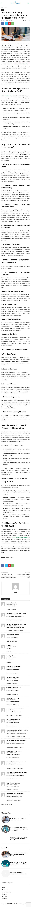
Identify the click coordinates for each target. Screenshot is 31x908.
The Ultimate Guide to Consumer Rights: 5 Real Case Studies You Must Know (8, 576)
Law (6, 7)
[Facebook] (2, 23)
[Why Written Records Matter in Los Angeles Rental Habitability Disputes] (5, 854)
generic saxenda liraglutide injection (17, 730)
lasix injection (10, 655)
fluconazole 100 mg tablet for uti (16, 613)
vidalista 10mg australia (13, 687)
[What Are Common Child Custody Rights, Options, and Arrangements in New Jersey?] (5, 829)
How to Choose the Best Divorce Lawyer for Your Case (18, 819)
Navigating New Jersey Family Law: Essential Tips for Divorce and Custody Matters (19, 838)
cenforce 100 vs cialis (12, 677)
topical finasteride (11, 603)
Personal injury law (9, 557)
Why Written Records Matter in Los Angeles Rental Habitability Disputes (19, 854)
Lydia (4, 20)
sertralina (9, 645)
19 (29, 20)
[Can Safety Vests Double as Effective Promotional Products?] (5, 873)
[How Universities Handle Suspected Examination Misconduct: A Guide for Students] (5, 863)
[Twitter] (6, 23)
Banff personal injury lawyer (22, 63)
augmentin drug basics (13, 783)
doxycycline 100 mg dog (13, 698)
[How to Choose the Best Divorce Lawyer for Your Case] (5, 819)
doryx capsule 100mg (12, 634)
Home (2, 7)
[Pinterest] (9, 23)
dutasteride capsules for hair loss (16, 624)
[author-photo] (15, 590)
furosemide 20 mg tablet (13, 666)
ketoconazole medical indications (16, 740)
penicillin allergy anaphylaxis (14, 793)
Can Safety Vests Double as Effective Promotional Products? (18, 873)
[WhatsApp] (12, 23)
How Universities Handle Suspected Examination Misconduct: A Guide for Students (19, 864)
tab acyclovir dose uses (13, 719)
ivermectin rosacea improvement (16, 761)
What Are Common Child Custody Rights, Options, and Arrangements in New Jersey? (19, 829)
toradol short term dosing (14, 751)
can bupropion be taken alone (15, 708)
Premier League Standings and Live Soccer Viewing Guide (23, 576)
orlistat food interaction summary (16, 772)
